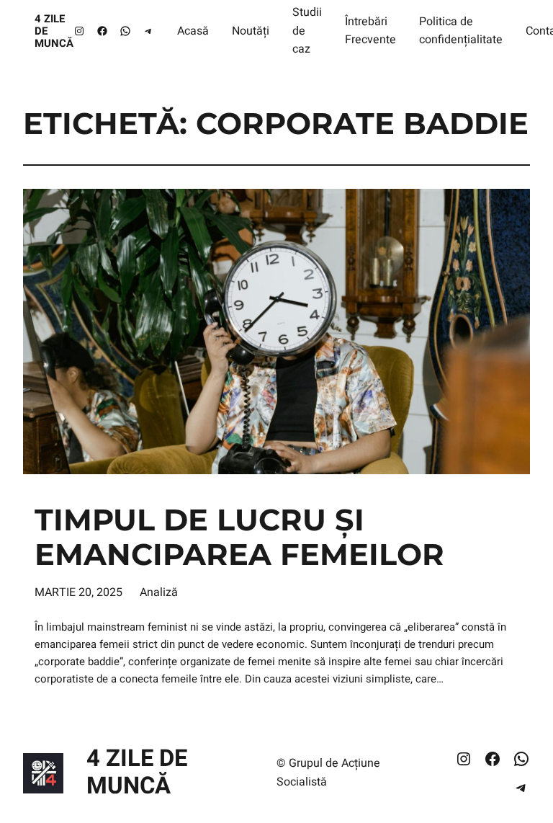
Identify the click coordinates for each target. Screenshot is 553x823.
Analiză (159, 592)
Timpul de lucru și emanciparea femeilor (239, 537)
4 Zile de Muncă (136, 773)
